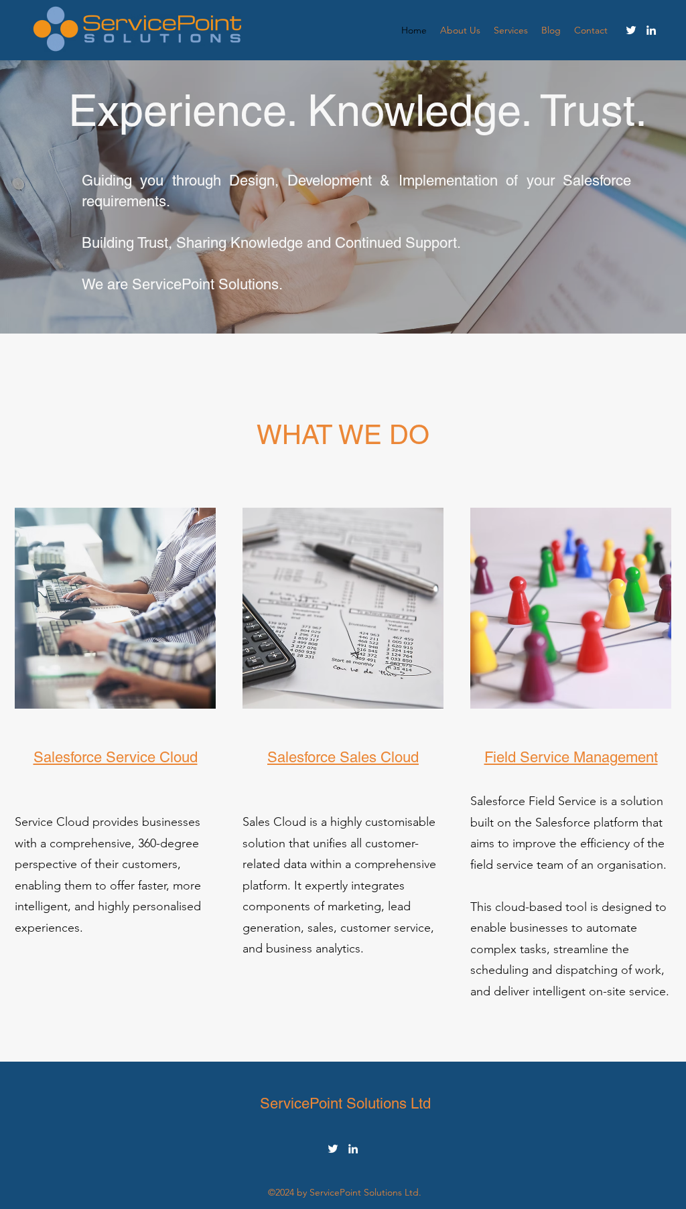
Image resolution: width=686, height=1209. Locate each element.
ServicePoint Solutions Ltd (345, 1103)
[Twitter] (631, 30)
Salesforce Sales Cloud (343, 757)
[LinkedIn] (651, 30)
